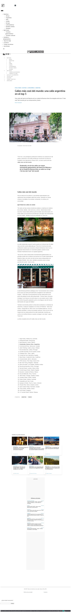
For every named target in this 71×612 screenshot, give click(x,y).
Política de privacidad (28, 592)
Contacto (45, 592)
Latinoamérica (10, 24)
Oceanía (8, 28)
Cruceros (6, 42)
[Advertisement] (35, 108)
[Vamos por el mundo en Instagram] (5, 54)
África (7, 16)
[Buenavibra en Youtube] (8, 54)
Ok (63, 610)
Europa (8, 23)
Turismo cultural (10, 35)
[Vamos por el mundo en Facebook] (3, 54)
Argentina (8, 17)
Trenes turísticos (8, 44)
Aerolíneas (7, 46)
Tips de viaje (7, 40)
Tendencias (28, 513)
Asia (7, 19)
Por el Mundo (18, 87)
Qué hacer (6, 30)
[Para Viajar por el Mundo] (35, 51)
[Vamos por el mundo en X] (6, 54)
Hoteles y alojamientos (7, 38)
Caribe (7, 21)
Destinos (6, 14)
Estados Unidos (10, 26)
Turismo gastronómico (9, 32)
